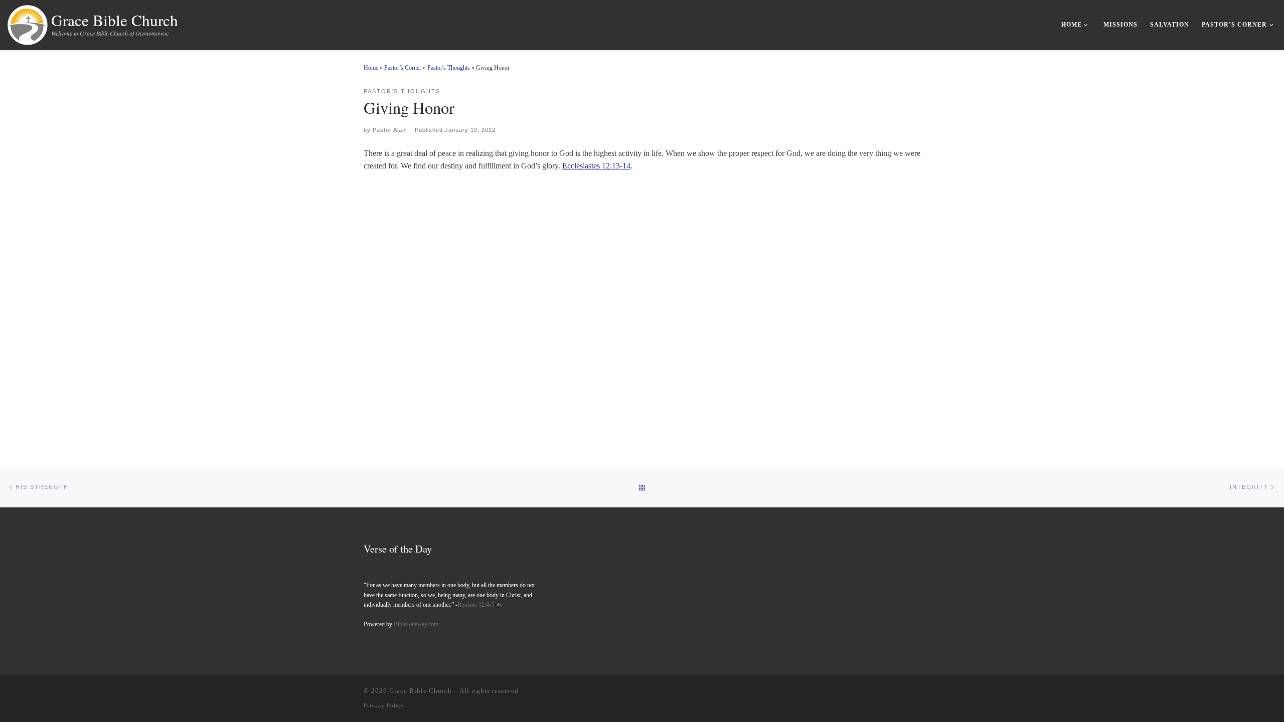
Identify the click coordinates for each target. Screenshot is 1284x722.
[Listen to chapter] (499, 604)
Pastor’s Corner (402, 67)
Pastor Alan (389, 130)
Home (371, 67)
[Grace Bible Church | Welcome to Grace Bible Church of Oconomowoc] (28, 22)
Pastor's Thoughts (448, 67)
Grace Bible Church (420, 690)
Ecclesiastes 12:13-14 (596, 165)
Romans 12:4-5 (475, 604)
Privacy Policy (384, 705)
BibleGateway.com (416, 624)
